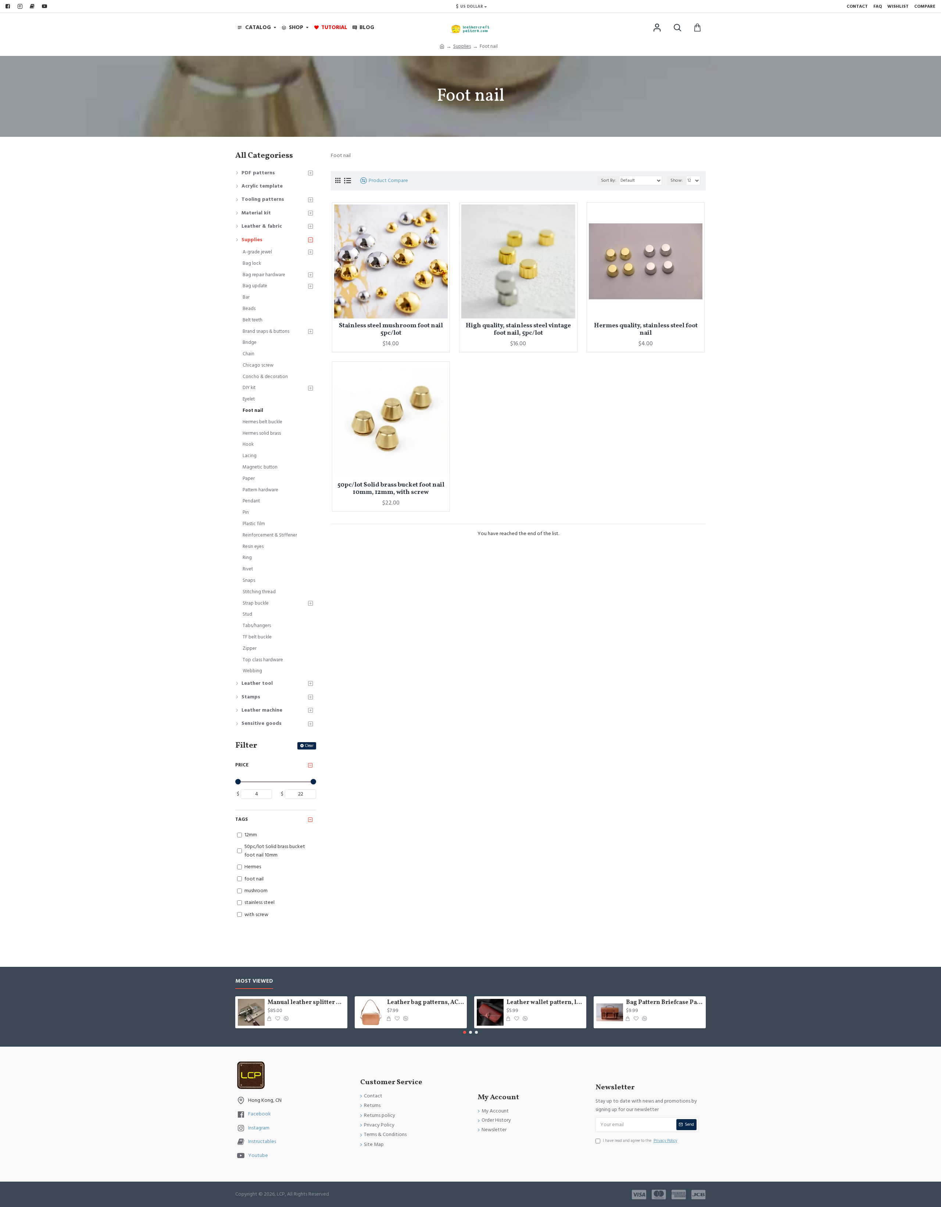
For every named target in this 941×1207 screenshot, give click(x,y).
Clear (309, 745)
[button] (464, 1032)
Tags (241, 819)
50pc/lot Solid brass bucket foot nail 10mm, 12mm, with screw (390, 488)
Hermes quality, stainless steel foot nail (646, 329)
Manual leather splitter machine (306, 1003)
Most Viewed (254, 981)
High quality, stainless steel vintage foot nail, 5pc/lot (518, 329)
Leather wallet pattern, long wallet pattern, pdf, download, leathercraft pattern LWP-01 (545, 1003)
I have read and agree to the (640, 1140)
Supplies (462, 46)
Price (241, 765)
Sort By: (608, 180)
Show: (676, 180)
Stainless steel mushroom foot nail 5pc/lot (391, 329)
